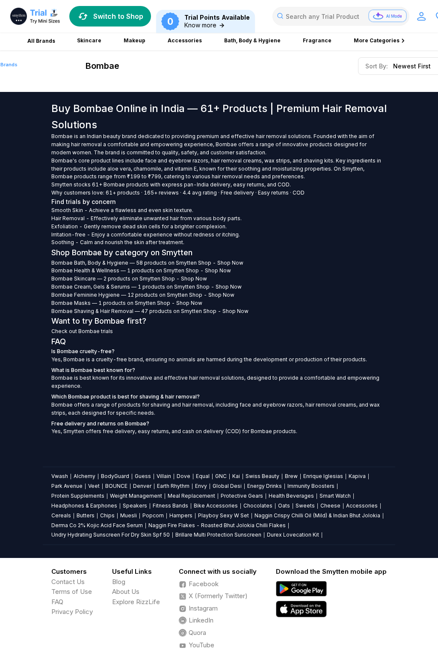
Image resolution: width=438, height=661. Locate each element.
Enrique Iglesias (323, 476)
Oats (284, 505)
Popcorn (153, 515)
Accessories (362, 505)
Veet (94, 486)
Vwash (59, 476)
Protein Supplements (77, 496)
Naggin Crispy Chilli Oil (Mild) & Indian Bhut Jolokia (317, 515)
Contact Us (68, 582)
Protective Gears (242, 496)
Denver (142, 486)
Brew (291, 476)
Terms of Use (71, 591)
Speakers (135, 505)
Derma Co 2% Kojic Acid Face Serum (97, 525)
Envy (201, 486)
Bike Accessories (216, 505)
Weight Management (136, 496)
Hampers (180, 515)
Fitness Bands (170, 505)
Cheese (330, 505)
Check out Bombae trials (82, 331)
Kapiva (357, 476)
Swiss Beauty (262, 476)
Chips (107, 515)
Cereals (61, 515)
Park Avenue (67, 486)
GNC (221, 476)
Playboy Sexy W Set (223, 515)
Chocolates (257, 505)
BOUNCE (116, 486)
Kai (236, 476)
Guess (143, 476)
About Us (125, 591)
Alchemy (84, 476)
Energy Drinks (264, 486)
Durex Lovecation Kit (293, 534)
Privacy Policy (72, 612)
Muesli (128, 515)
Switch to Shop (118, 16)
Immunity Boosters (310, 486)
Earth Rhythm (173, 486)
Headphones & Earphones (84, 505)
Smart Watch (335, 496)
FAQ (57, 602)
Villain (164, 476)
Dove (183, 476)
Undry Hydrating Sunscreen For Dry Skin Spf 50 (110, 534)
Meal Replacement (191, 496)
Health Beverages (291, 496)
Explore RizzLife (136, 602)
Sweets (305, 505)
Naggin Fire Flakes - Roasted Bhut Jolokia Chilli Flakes (217, 525)
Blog (118, 582)
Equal (203, 476)
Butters (86, 515)
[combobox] (340, 16)
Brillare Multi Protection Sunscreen (218, 534)
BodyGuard (115, 476)
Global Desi (227, 486)
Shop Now (230, 263)
